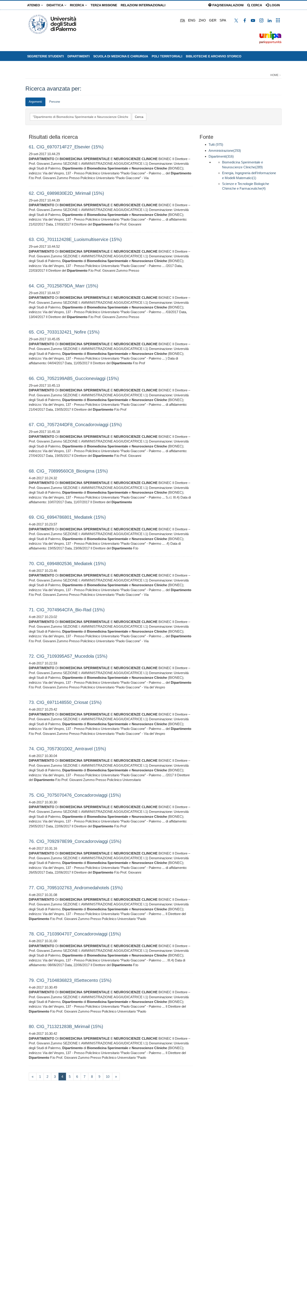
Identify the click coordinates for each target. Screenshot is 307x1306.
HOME (274, 75)
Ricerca (77, 5)
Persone (54, 101)
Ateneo (34, 5)
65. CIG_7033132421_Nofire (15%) (64, 332)
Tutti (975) (216, 144)
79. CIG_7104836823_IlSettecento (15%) (70, 980)
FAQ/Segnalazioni (227, 5)
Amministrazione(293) (225, 150)
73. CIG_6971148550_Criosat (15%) (65, 702)
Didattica (55, 5)
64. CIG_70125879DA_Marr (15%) (63, 285)
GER (212, 20)
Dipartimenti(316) (221, 156)
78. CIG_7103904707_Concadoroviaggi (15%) (75, 933)
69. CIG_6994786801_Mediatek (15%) (67, 517)
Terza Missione (104, 5)
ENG (192, 20)
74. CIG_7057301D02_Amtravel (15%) (67, 748)
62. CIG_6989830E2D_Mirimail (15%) (66, 193)
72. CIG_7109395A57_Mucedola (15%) (68, 656)
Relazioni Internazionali (143, 5)
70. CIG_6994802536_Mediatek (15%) (67, 563)
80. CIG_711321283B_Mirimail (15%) (66, 1026)
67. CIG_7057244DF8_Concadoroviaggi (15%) (75, 424)
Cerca (256, 5)
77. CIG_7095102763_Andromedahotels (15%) (76, 887)
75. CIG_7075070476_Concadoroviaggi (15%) (75, 795)
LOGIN (274, 5)
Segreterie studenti (45, 56)
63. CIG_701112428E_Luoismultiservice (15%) (75, 239)
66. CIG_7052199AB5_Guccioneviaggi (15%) (74, 378)
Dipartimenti (78, 56)
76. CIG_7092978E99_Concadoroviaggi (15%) (75, 841)
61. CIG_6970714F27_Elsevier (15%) (66, 146)
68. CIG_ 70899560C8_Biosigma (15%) (68, 471)
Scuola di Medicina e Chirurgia (120, 56)
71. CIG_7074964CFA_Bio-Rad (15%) (67, 609)
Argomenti (35, 101)
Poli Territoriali (167, 56)
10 (107, 1076)
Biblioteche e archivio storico (213, 56)
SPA (223, 20)
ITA (182, 20)
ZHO (202, 20)
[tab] (35, 102)
